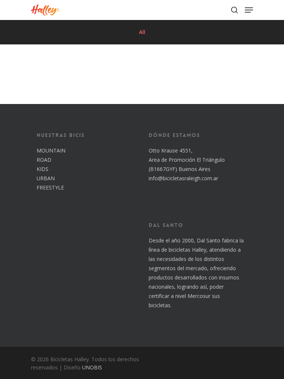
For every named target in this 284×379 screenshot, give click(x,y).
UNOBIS (92, 367)
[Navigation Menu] (249, 10)
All (142, 32)
